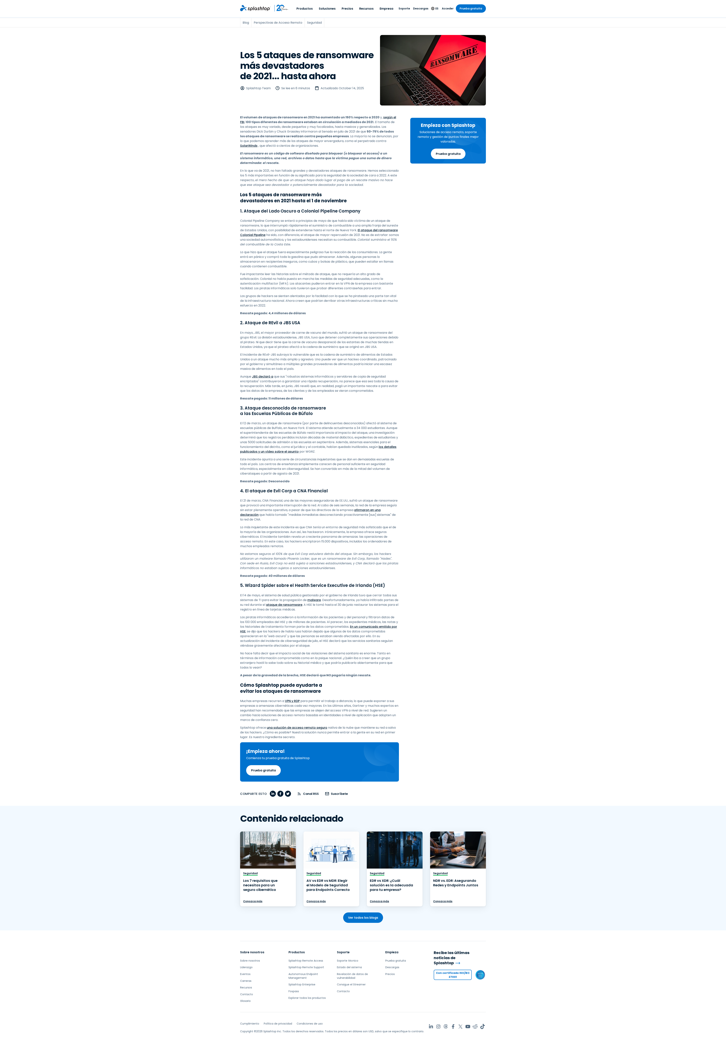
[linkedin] (273, 794)
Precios (347, 8)
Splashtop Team (258, 88)
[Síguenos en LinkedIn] (431, 1026)
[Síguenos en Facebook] (453, 1026)
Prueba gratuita (471, 8)
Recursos (366, 8)
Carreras (245, 981)
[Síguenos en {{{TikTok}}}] (482, 1026)
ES (436, 8)
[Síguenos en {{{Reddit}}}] (475, 1026)
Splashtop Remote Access (306, 961)
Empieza (391, 952)
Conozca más (252, 901)
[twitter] (288, 794)
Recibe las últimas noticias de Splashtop (451, 957)
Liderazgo (246, 967)
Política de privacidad (278, 1023)
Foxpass (294, 991)
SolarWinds (249, 146)
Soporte (404, 8)
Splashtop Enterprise (302, 984)
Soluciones (327, 8)
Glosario (245, 1001)
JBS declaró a (262, 376)
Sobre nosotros (252, 952)
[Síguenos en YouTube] (468, 1026)
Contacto (246, 994)
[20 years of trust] (280, 8)
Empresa (386, 8)
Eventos (245, 974)
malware (314, 600)
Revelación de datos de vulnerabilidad (352, 976)
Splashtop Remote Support (306, 967)
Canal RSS (311, 794)
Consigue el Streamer (351, 984)
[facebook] (280, 794)
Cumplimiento (249, 1023)
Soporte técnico (347, 961)
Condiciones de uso (310, 1023)
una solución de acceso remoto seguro (297, 727)
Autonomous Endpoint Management (303, 976)
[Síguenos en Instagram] (438, 1026)
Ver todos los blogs (363, 917)
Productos (304, 8)
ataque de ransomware (284, 605)
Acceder (448, 8)
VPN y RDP (292, 701)
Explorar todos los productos (307, 998)
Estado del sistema (349, 967)
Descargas (420, 8)
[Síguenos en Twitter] (460, 1026)
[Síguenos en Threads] (445, 1026)
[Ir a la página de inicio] (255, 8)
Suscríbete (339, 794)
